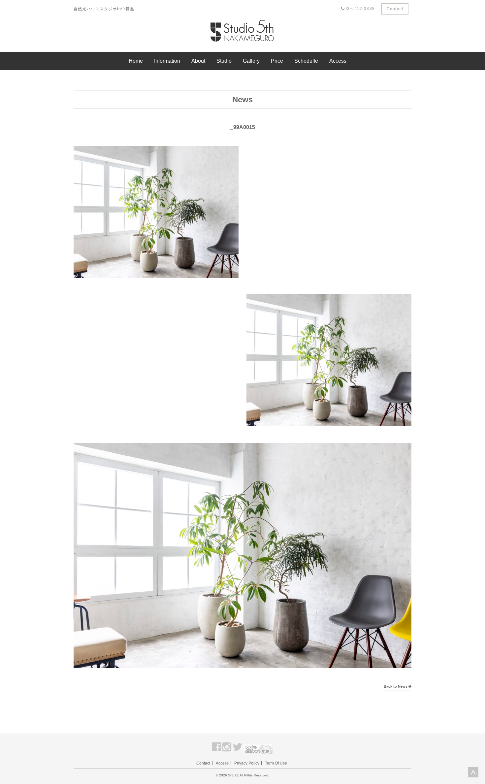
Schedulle (306, 61)
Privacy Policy (246, 763)
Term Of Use (276, 763)
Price (277, 61)
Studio (224, 61)
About (198, 61)
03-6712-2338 (359, 8)
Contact (395, 9)
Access (337, 61)
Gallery (251, 61)
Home (136, 61)
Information (167, 61)
